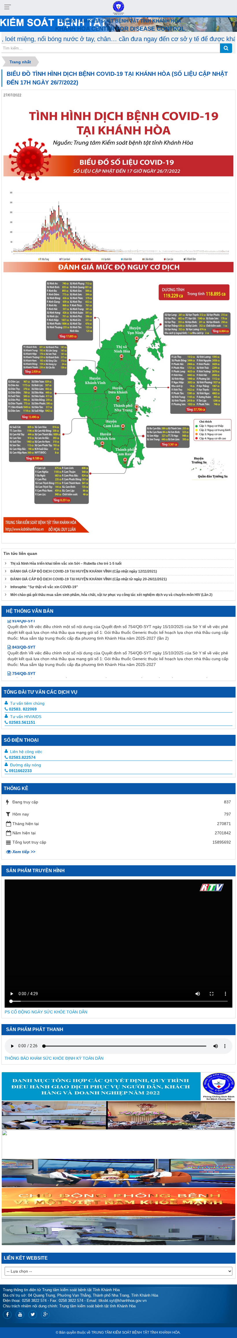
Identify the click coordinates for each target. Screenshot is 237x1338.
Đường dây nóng (25, 765)
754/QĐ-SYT (23, 644)
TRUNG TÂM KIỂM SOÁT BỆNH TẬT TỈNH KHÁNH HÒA (135, 1332)
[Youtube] (20, 1314)
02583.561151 (22, 722)
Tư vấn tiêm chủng (27, 703)
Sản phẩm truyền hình (35, 870)
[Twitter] (32, 1314)
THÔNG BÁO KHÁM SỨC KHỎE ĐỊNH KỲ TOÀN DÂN (54, 1058)
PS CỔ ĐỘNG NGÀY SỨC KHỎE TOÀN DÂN (46, 1012)
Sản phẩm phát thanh (34, 1029)
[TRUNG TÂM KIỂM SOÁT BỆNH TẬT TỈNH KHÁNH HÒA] (118, 7)
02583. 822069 (23, 709)
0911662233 (20, 770)
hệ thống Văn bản (29, 611)
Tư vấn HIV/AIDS (25, 716)
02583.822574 (22, 757)
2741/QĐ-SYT (24, 664)
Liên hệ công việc (26, 751)
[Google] (45, 1314)
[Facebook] (7, 1314)
